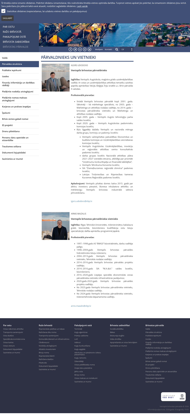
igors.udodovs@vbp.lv (81, 201)
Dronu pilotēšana (11, 131)
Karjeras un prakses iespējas (16, 106)
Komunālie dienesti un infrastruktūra (54, 339)
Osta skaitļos (8, 336)
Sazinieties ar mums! (12, 158)
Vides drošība (115, 339)
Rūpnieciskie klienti (47, 356)
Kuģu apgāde (79, 349)
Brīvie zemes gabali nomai (15, 119)
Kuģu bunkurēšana (82, 346)
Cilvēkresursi (44, 342)
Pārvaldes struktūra (12, 64)
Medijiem (99, 49)
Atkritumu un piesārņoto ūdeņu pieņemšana (87, 354)
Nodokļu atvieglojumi (48, 346)
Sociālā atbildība (116, 329)
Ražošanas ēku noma (47, 332)
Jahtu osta (78, 371)
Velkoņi (77, 342)
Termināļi (78, 329)
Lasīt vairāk (82, 6)
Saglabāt (7, 18)
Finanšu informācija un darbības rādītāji (18, 84)
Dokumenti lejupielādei (14, 152)
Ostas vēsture (9, 346)
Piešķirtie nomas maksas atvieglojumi (14, 99)
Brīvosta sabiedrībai (16, 41)
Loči (76, 339)
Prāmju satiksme (81, 336)
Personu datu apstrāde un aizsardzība (15, 139)
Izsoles (5, 76)
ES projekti (7, 125)
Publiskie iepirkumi (11, 70)
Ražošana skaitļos (46, 359)
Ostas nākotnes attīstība (13, 329)
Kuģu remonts (80, 358)
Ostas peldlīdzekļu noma (84, 365)
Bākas (112, 332)
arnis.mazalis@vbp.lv (81, 305)
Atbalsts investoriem (47, 349)
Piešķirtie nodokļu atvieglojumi (17, 91)
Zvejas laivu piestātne (83, 368)
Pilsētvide (43, 363)
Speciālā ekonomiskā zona (14, 339)
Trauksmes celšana (11, 146)
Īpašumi (6, 112)
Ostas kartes (8, 342)
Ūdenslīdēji (78, 361)
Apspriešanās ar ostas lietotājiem (123, 342)
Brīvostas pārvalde (15, 46)
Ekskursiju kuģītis (117, 336)
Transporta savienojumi (13, 332)
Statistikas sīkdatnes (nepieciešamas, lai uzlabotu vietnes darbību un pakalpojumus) (47, 11)
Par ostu (9, 26)
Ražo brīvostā (12, 31)
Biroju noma (44, 353)
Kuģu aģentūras (80, 332)
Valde (5, 57)
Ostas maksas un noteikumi (85, 378)
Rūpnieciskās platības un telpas (52, 329)
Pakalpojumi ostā (14, 36)
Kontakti (108, 49)
